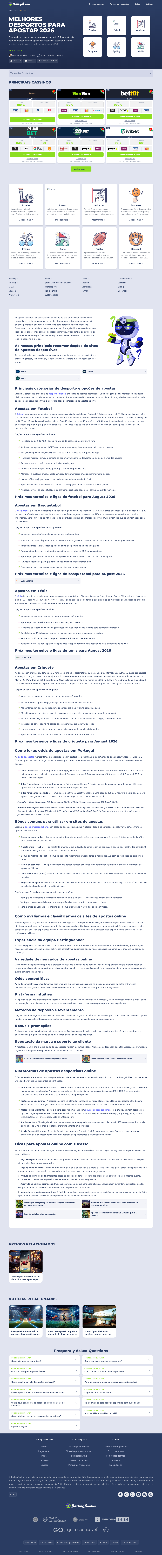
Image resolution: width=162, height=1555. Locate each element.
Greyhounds (124, 278)
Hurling (12, 282)
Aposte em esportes (119, 4)
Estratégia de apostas (79, 1446)
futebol (20, 414)
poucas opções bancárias (97, 1110)
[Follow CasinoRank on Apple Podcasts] (150, 1494)
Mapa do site (115, 1465)
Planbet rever (32, 158)
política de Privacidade (70, 1551)
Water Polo (14, 294)
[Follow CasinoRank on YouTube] (138, 1494)
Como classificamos (115, 1455)
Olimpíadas (87, 286)
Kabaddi (86, 282)
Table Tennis (51, 290)
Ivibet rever (130, 158)
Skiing (121, 286)
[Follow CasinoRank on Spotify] (144, 1494)
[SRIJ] (112, 1519)
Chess (85, 278)
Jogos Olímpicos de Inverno (58, 282)
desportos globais (57, 393)
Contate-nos (116, 1460)
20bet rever (81, 158)
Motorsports (51, 286)
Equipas (44, 1465)
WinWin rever (81, 120)
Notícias (149, 4)
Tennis (85, 290)
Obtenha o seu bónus (32, 119)
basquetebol (23, 510)
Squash (12, 290)
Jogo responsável (94, 1551)
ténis (19, 596)
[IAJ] (80, 1519)
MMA (11, 286)
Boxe (47, 278)
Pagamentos (44, 1451)
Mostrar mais (79, 169)
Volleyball (123, 290)
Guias (137, 4)
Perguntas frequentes (79, 1465)
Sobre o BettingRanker (116, 1446)
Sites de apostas (96, 4)
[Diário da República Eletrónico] (54, 1519)
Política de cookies (45, 1551)
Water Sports (51, 294)
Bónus (44, 1446)
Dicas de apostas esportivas (79, 1451)
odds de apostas (26, 757)
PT (11, 1494)
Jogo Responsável (79, 1455)
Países (44, 1455)
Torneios (44, 1460)
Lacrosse (122, 282)
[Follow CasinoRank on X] (132, 1494)
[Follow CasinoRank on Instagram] (126, 1494)
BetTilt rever (130, 120)
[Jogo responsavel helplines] (75, 1529)
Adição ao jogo (24, 1551)
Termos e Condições (117, 1551)
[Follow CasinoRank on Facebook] (120, 1494)
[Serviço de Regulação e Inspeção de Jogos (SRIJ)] (35, 1519)
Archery (13, 278)
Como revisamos (115, 1451)
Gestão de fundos (79, 1460)
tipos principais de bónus (37, 827)
